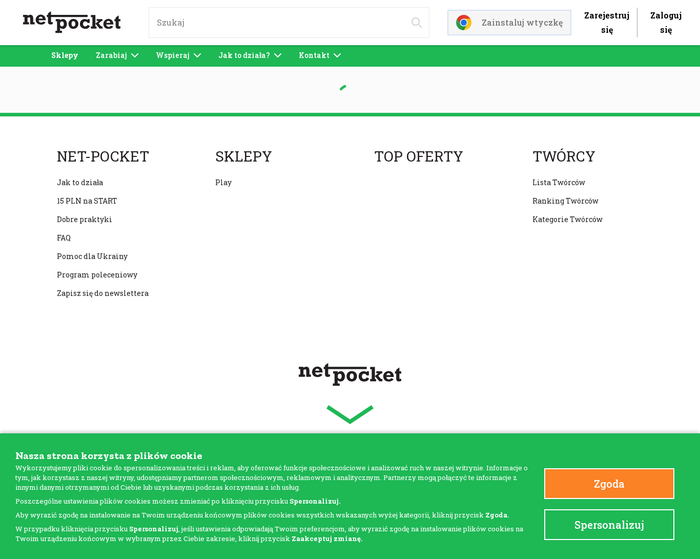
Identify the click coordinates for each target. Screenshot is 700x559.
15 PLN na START (87, 201)
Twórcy (563, 156)
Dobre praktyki (84, 219)
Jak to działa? (244, 55)
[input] (289, 22)
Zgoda (609, 483)
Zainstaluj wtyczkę (522, 22)
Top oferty (418, 156)
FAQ (64, 238)
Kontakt (314, 55)
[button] (350, 415)
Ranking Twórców (565, 201)
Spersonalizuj (609, 524)
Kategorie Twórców (567, 219)
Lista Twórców (558, 182)
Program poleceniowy (97, 274)
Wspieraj (173, 55)
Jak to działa (80, 182)
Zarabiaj (111, 55)
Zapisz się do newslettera (103, 293)
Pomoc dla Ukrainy (92, 256)
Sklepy (64, 55)
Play (223, 182)
